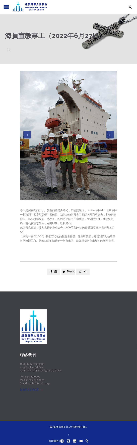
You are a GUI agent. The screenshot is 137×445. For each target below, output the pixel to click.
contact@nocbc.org (39, 383)
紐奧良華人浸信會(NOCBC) (73, 427)
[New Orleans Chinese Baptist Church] (70, 7)
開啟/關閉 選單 (6, 7)
